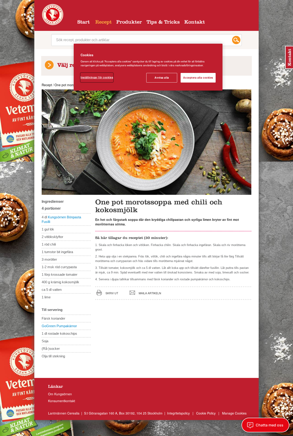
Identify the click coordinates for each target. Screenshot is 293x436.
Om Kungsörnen (60, 394)
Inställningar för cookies (97, 77)
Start (83, 22)
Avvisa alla (162, 77)
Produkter (129, 22)
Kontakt (194, 22)
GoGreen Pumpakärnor (59, 326)
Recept (103, 22)
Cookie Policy (206, 413)
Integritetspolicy (179, 413)
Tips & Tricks (163, 22)
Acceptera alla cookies (198, 77)
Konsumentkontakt (61, 401)
